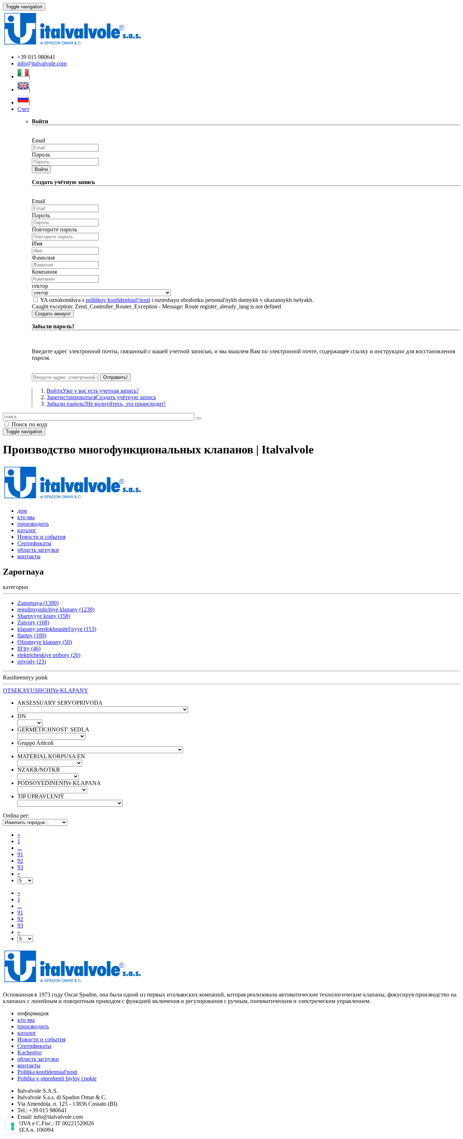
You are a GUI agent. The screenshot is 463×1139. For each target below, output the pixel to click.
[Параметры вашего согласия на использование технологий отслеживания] (13, 1126)
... (19, 848)
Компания (44, 272)
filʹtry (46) (29, 648)
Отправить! (115, 377)
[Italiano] (23, 76)
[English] (23, 89)
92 (20, 861)
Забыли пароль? (106, 404)
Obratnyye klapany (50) (44, 642)
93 (20, 867)
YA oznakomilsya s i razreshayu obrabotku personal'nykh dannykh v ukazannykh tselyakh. (177, 300)
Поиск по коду (29, 424)
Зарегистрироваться (101, 397)
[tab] (231, 690)
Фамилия (43, 258)
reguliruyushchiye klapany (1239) (55, 609)
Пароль (41, 155)
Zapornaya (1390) (38, 603)
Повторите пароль (54, 229)
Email (38, 140)
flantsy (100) (31, 635)
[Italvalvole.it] (72, 498)
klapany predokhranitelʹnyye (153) (56, 629)
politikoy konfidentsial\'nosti (118, 300)
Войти (41, 169)
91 (20, 854)
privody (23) (31, 661)
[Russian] (23, 102)
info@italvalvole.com (42, 63)
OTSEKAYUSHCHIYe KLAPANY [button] (45, 690)
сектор (40, 286)
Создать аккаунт (53, 313)
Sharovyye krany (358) (43, 616)
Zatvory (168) (33, 622)
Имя (37, 243)
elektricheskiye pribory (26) (48, 655)
